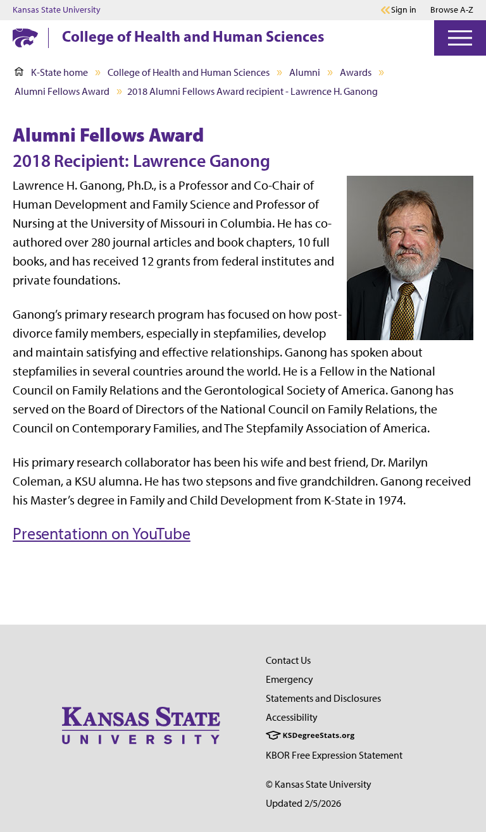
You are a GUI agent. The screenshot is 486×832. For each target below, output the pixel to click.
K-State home (59, 72)
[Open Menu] (460, 38)
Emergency (289, 679)
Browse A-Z (451, 9)
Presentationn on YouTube (101, 533)
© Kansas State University (318, 784)
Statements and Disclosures (323, 698)
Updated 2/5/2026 (303, 803)
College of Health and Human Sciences (193, 36)
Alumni (304, 72)
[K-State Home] (25, 37)
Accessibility (292, 717)
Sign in (403, 10)
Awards (355, 72)
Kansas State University (57, 10)
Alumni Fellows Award (62, 91)
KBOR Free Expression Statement (334, 755)
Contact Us (288, 660)
